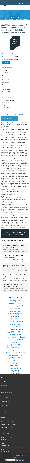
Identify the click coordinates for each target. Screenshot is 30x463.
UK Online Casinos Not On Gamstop (15, 332)
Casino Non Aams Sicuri (15, 373)
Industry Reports (5, 405)
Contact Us (4, 385)
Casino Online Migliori (15, 344)
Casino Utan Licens (15, 300)
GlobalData (5, 72)
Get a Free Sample (18, 234)
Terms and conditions (6, 392)
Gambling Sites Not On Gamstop (15, 305)
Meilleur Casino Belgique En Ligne (15, 347)
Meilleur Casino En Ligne (15, 331)
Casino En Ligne (15, 318)
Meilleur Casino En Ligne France (15, 319)
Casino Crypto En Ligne (15, 368)
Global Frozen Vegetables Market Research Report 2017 (14, 275)
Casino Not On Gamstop (15, 336)
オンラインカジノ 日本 (15, 326)
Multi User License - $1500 (10, 59)
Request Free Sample (10, 118)
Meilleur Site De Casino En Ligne (15, 329)
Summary (6, 114)
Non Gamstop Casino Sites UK (15, 313)
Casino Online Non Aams (15, 308)
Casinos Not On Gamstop (15, 324)
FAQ (2, 409)
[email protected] (6, 107)
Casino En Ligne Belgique (15, 362)
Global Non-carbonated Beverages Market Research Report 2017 (13, 246)
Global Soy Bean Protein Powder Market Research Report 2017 (13, 256)
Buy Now (6, 62)
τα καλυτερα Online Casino (15, 310)
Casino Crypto (15, 301)
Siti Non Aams (15, 350)
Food (3, 77)
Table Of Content (18, 114)
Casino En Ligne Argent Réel (15, 355)
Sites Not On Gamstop (15, 316)
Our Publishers (5, 401)
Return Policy (4, 412)
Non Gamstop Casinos (15, 327)
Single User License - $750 (10, 56)
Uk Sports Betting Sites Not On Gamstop (15, 337)
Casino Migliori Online (15, 341)
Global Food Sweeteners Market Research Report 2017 (13, 266)
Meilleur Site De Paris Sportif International (15, 352)
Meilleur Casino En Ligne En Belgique (15, 349)
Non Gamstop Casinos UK (15, 303)
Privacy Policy (4, 389)
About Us (3, 381)
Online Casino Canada (15, 311)
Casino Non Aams (15, 360)
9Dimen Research (12, 251)
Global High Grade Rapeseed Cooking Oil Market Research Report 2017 (13, 285)
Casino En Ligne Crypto (15, 365)
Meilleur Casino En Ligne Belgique (15, 345)
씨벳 (15, 354)
